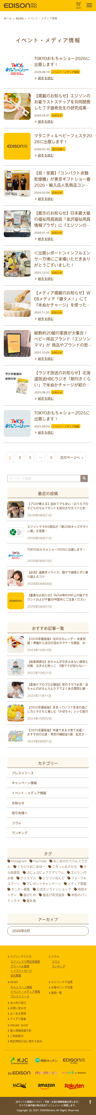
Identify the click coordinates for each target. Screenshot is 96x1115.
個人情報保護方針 (20, 1030)
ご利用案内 (16, 1036)
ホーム (8, 18)
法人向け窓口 (18, 1002)
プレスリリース (23, 773)
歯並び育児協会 (54, 894)
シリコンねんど (54, 878)
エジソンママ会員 (62, 982)
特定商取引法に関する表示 (26, 1041)
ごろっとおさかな (64, 866)
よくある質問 (18, 1013)
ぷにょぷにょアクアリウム (45, 872)
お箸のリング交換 (62, 987)
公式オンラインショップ (54, 889)
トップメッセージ (21, 970)
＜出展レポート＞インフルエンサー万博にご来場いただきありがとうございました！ (62, 259)
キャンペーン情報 (24, 783)
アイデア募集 (18, 1019)
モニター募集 (20, 889)
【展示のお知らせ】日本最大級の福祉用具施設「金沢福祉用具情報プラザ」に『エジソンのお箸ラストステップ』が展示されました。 (62, 225)
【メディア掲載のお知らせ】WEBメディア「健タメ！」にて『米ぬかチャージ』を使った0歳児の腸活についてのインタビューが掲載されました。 (62, 305)
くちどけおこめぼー (31, 866)
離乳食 (31, 900)
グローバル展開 (19, 966)
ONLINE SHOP (19, 1025)
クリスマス (28, 878)
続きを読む (46, 78)
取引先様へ (58, 149)
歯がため (29, 894)
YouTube (39, 861)
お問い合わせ (18, 1008)
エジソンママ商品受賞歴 (25, 961)
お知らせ (57, 115)
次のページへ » (71, 457)
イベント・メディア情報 (65, 72)
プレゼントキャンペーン (44, 883)
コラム (16, 823)
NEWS (14, 982)
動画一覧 (56, 992)
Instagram (19, 861)
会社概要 (15, 975)
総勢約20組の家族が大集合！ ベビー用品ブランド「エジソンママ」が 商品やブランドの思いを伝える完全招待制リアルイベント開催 (63, 345)
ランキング (19, 832)
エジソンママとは (20, 956)
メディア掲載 (77, 883)
